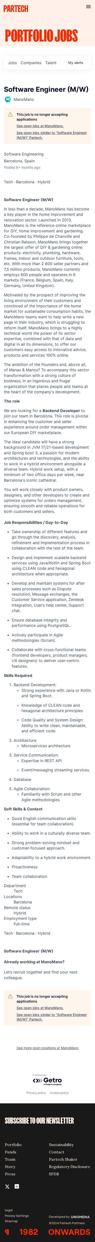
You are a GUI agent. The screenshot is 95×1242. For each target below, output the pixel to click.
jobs (12, 62)
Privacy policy (36, 1093)
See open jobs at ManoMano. (40, 126)
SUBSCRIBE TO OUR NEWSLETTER (39, 1121)
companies (31, 62)
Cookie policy (59, 1093)
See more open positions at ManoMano (47, 1048)
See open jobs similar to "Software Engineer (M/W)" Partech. (52, 135)
